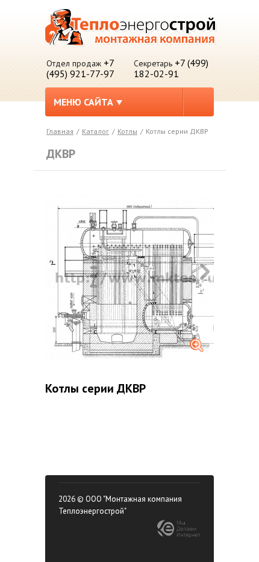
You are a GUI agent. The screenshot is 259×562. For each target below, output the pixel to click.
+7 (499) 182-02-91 (171, 68)
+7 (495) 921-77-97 (80, 68)
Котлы (127, 131)
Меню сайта (83, 102)
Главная (59, 131)
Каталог (95, 131)
